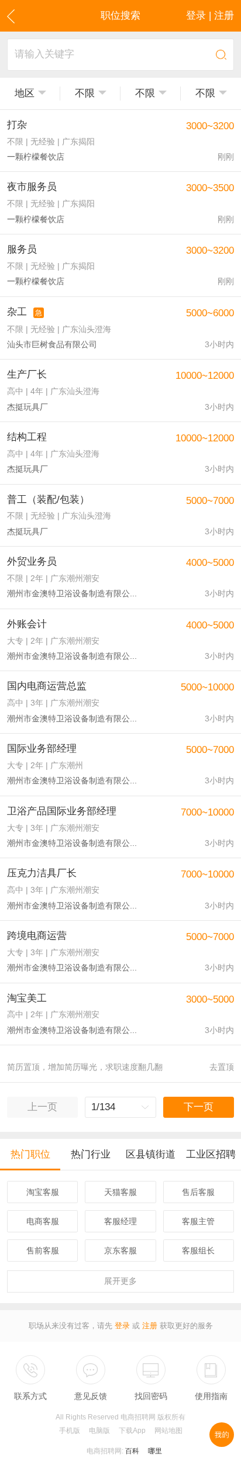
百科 (132, 1451)
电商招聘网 (104, 1451)
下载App (132, 1430)
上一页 (42, 1107)
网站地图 (168, 1430)
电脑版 (99, 1430)
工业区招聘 (211, 1154)
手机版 (69, 1430)
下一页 (199, 1107)
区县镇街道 (150, 1154)
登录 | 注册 (210, 15)
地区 (25, 93)
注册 (149, 1325)
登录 (122, 1325)
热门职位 (30, 1154)
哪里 (155, 1451)
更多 (120, 1281)
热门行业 (91, 1154)
